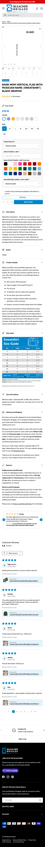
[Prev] (4, 46)
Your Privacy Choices (18, 842)
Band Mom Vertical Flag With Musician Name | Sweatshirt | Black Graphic (21, 23)
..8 (14, 64)
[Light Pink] (18, 119)
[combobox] (22, 15)
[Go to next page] (35, 711)
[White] (36, 119)
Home (3, 21)
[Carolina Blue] (8, 119)
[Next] (40, 46)
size (3, 124)
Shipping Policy (19, 451)
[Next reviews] (41, 519)
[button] (41, 8)
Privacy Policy (32, 840)
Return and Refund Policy (22, 504)
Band (8, 21)
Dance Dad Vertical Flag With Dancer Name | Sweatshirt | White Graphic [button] (24, 581)
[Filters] (4, 553)
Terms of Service (6, 842)
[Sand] (27, 119)
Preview (22, 197)
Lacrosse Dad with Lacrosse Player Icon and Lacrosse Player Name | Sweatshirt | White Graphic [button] (24, 614)
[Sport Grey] (31, 119)
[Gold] (13, 119)
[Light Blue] (22, 119)
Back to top (22, 739)
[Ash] (4, 119)
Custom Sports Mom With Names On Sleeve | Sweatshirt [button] (24, 644)
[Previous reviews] (4, 519)
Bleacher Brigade (10, 836)
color (4, 115)
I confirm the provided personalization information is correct (22, 193)
